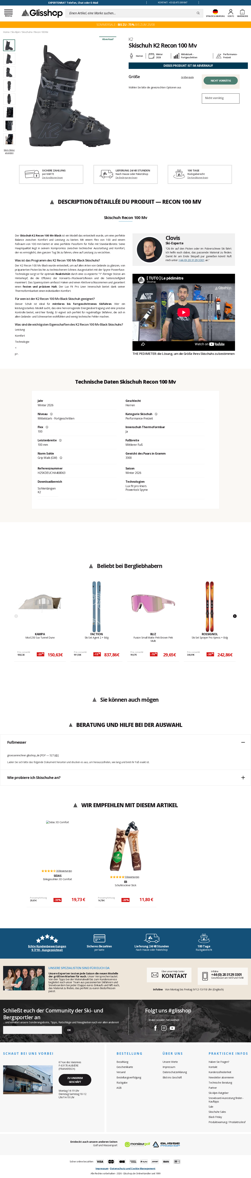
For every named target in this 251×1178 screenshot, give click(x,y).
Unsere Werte (170, 1062)
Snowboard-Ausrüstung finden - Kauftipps (226, 1099)
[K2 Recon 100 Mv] (69, 96)
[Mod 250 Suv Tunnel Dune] (40, 606)
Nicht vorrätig (221, 80)
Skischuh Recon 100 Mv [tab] (125, 217)
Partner (213, 1087)
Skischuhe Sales (217, 1112)
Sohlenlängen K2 (47, 490)
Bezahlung (122, 1062)
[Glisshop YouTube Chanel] (172, 1028)
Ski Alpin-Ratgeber (218, 1093)
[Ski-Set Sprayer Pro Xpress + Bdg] (209, 606)
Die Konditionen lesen (52, 177)
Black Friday (215, 1117)
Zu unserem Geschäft (75, 1080)
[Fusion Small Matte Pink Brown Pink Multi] (153, 606)
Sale (211, 1106)
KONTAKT (174, 976)
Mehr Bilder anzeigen (9, 151)
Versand (121, 1072)
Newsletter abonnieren (221, 1077)
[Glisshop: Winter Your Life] (42, 13)
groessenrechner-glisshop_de (23, 755)
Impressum (169, 1067)
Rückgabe (121, 1082)
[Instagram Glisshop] (163, 1028)
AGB (119, 1087)
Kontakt (213, 1067)
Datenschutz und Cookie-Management (132, 1168)
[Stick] (125, 846)
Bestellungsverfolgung (128, 1077)
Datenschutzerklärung (175, 1072)
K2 (131, 39)
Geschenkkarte (124, 1067)
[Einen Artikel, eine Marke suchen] (198, 13)
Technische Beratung (220, 1082)
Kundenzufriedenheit (220, 1072)
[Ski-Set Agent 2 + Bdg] (96, 606)
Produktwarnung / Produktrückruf (227, 1122)
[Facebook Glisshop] (155, 1028)
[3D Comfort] (57, 843)
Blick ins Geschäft (172, 1077)
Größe (134, 76)
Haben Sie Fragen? (219, 1062)
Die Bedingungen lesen (126, 177)
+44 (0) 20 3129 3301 (191, 260)
